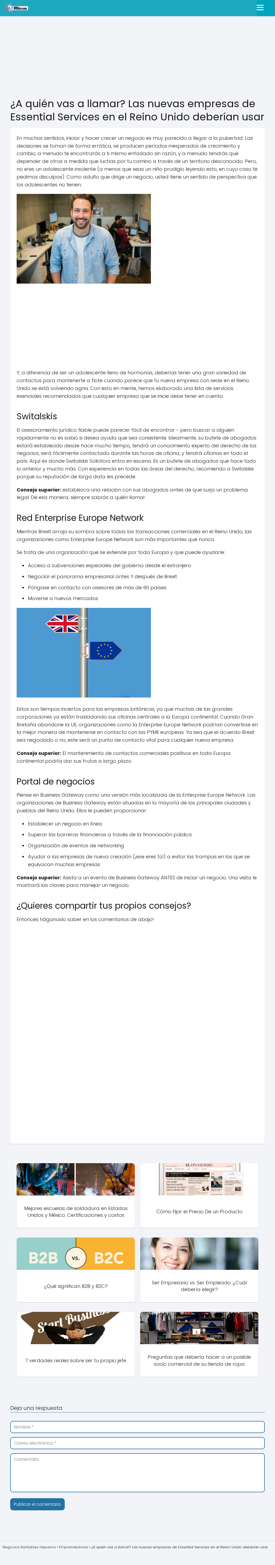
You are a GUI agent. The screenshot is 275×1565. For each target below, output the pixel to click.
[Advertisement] (137, 57)
